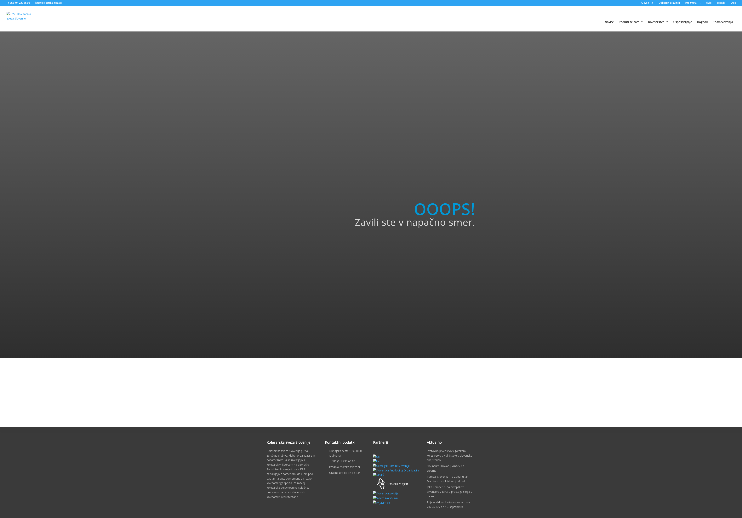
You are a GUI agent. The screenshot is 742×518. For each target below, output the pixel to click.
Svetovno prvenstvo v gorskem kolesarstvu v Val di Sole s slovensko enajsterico (449, 455)
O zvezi (645, 3)
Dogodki (702, 22)
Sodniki (721, 3)
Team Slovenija (723, 22)
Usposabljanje (682, 22)
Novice (609, 22)
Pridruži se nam (629, 22)
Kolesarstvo (656, 22)
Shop (733, 3)
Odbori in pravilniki (669, 3)
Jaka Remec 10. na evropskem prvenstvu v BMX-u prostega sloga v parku (449, 491)
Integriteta (691, 3)
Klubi (708, 3)
